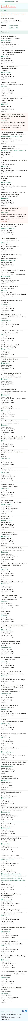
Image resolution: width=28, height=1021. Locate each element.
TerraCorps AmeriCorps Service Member (13, 437)
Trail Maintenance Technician (10, 657)
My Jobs (4, 10)
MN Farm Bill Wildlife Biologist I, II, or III (14, 808)
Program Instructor (7, 407)
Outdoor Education (7, 580)
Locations (12, 6)
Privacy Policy (14, 1014)
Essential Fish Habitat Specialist (11, 300)
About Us (3, 1014)
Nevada (6, 23)
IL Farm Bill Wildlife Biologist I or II (12, 548)
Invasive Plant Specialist (9, 82)
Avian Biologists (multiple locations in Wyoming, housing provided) (13, 193)
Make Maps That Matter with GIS (11, 208)
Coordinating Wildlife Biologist (11, 672)
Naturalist (4, 719)
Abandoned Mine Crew (8, 36)
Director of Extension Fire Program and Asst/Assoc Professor (13, 271)
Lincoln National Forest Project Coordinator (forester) (11, 839)
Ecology (15, 25)
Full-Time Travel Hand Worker (10, 345)
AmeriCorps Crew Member (9, 286)
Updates (8, 1014)
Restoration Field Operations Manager (13, 927)
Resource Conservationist (9, 239)
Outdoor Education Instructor (10, 748)
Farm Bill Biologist (7, 500)
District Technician (7, 776)
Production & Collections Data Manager (13, 956)
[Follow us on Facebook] (23, 1011)
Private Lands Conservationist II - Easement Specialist (11, 374)
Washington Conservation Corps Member (11, 255)
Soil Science (12, 28)
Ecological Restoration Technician (11, 331)
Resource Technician (7, 532)
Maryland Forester (7, 870)
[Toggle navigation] (2, 2)
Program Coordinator (7, 484)
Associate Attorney (7, 469)
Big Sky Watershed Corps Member (12, 224)
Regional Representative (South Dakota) (14, 762)
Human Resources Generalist (10, 856)
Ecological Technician (8, 146)
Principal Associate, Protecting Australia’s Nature (11, 895)
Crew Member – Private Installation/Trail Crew (14, 161)
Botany (11, 25)
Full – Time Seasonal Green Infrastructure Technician (9, 67)
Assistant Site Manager (8, 824)
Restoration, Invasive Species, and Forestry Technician (11, 99)
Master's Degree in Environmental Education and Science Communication (13, 115)
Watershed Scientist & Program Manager (11, 988)
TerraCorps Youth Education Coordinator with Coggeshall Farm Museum (13, 565)
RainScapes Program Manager (10, 910)
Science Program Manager (9, 942)
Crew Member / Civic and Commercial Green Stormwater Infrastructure (13, 51)
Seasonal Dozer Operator (9, 389)
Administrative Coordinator (9, 421)
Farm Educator (5, 611)
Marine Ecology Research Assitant (12, 132)
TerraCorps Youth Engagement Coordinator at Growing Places (10, 642)
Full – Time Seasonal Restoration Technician (11, 177)
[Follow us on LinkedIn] (26, 1011)
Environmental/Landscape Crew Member (11, 793)
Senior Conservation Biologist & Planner (14, 972)
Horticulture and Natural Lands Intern (13, 626)
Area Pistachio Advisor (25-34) (11, 315)
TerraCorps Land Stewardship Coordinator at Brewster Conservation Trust (13, 452)
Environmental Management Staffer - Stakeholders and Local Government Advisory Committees (13, 687)
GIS (17, 28)
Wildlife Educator (6, 516)
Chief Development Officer (9, 596)
